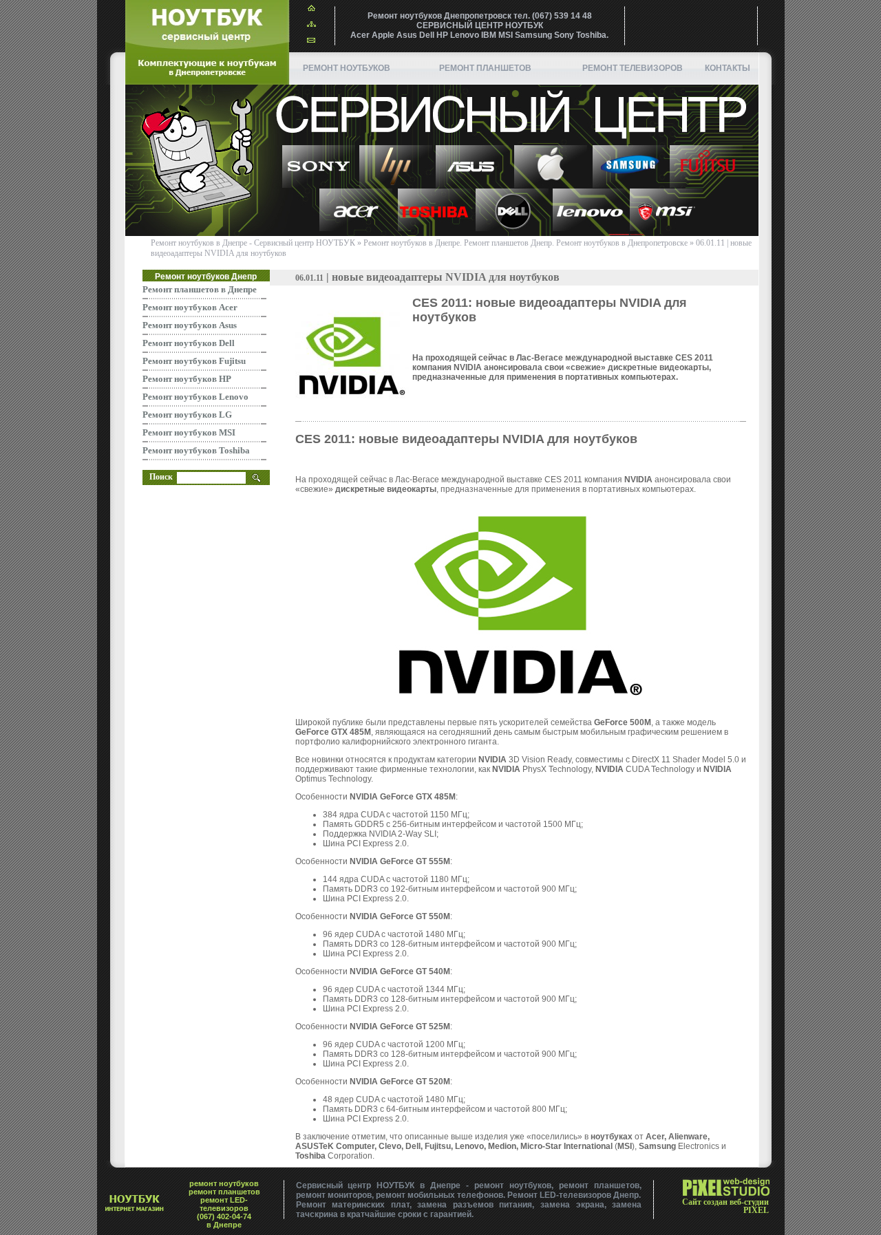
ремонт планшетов (485, 68)
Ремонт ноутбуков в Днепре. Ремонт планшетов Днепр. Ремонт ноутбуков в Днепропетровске (525, 243)
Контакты (727, 68)
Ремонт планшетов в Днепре (199, 289)
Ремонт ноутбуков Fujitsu (194, 361)
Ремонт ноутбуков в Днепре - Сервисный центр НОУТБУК (253, 243)
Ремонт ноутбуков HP (186, 379)
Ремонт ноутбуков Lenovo (195, 396)
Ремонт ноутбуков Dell (188, 343)
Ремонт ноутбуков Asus (189, 325)
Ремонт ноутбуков (346, 68)
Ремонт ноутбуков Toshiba (196, 450)
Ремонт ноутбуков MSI (188, 432)
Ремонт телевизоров (632, 68)
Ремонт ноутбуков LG (187, 414)
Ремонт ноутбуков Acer (189, 307)
